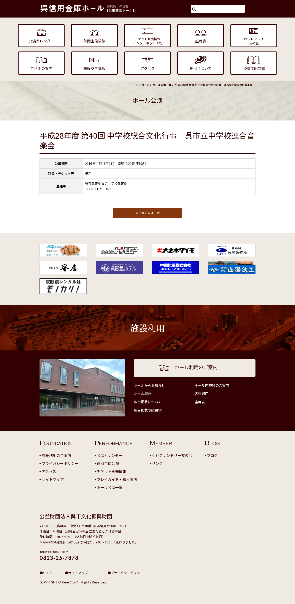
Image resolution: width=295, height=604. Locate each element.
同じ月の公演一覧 (147, 213)
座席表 (200, 401)
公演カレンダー (109, 455)
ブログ (212, 455)
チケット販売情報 (111, 471)
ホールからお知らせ (149, 385)
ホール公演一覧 (162, 85)
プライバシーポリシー (60, 463)
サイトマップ (53, 479)
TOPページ (142, 85)
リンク (157, 463)
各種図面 (201, 393)
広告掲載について (148, 401)
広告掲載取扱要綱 (148, 410)
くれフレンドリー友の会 (172, 455)
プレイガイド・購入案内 (117, 479)
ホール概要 (142, 393)
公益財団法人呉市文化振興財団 (76, 516)
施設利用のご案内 (56, 455)
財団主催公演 (108, 463)
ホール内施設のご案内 (212, 385)
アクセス (49, 471)
